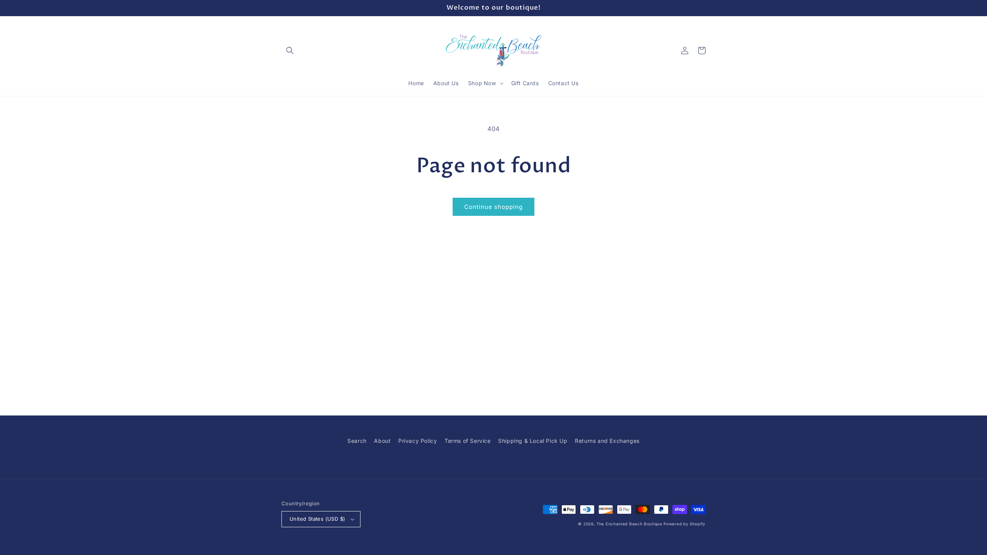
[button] (289, 50)
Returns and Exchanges (607, 440)
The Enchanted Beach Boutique (629, 523)
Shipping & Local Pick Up (532, 440)
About (382, 440)
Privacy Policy (417, 440)
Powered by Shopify (685, 523)
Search (357, 440)
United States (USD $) (317, 519)
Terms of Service (468, 440)
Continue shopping (493, 206)
